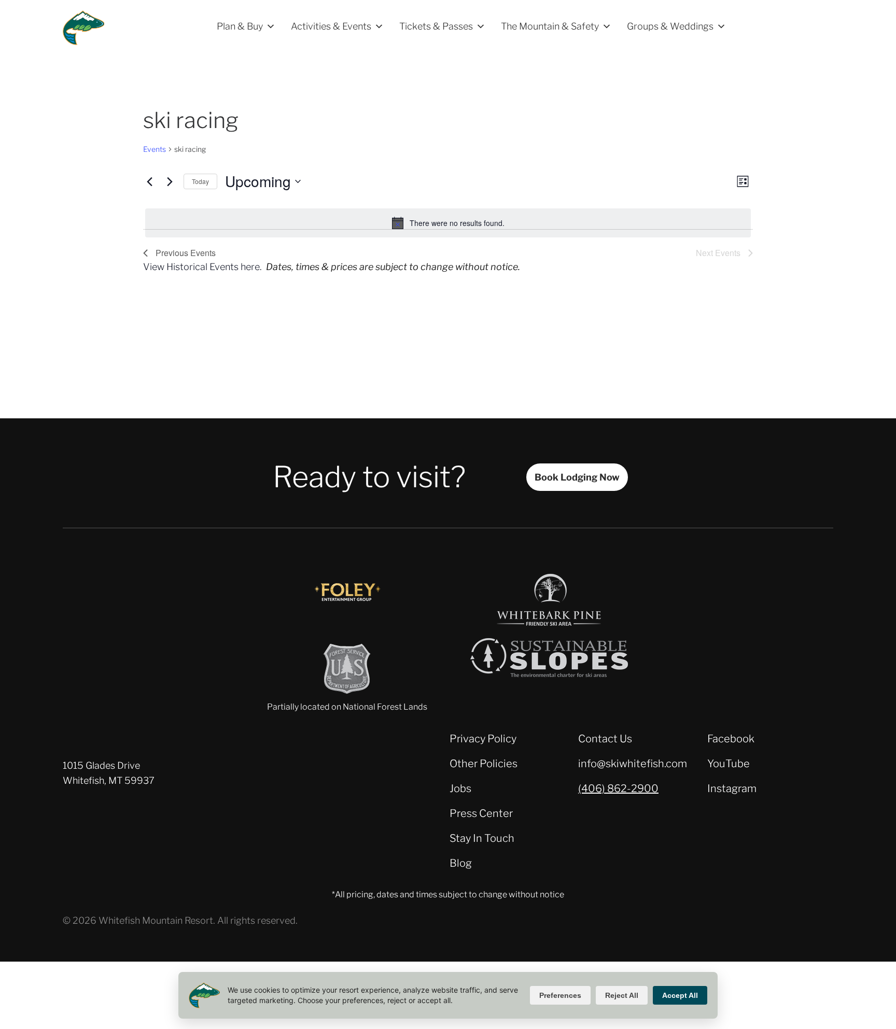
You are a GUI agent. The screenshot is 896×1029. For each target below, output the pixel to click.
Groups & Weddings (670, 26)
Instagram (732, 788)
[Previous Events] (149, 181)
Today (200, 181)
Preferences (560, 995)
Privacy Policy (483, 738)
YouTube (728, 763)
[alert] (448, 222)
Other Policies (483, 763)
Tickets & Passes (436, 26)
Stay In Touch (482, 838)
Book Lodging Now (577, 477)
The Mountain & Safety (550, 26)
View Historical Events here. (202, 266)
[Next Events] (169, 181)
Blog (461, 863)
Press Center (481, 813)
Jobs (460, 788)
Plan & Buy (240, 26)
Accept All (680, 995)
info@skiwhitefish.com (632, 763)
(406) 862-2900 (618, 788)
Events (154, 149)
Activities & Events (331, 26)
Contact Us (605, 738)
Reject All (621, 995)
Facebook (730, 738)
